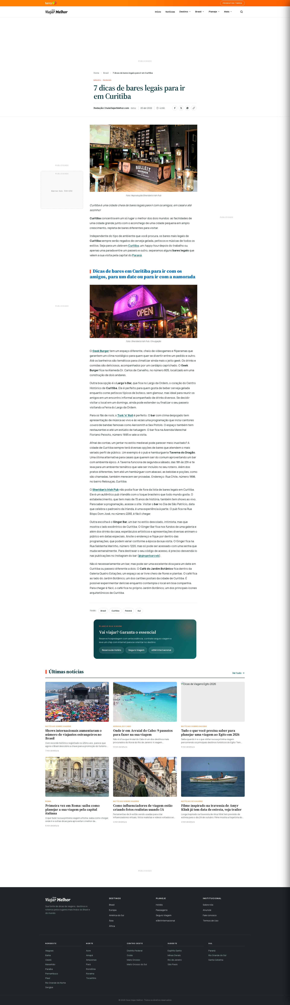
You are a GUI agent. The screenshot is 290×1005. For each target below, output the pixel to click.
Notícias (170, 11)
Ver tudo (236, 673)
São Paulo (173, 964)
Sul (139, 610)
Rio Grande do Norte (55, 982)
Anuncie (207, 910)
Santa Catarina (215, 959)
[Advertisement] (145, 39)
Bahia (48, 955)
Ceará (48, 959)
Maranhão (50, 964)
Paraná (107, 80)
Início (158, 11)
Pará (88, 964)
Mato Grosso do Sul (137, 964)
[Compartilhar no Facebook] (174, 108)
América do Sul (116, 915)
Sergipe (49, 987)
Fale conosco (210, 915)
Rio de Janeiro (175, 959)
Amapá (89, 955)
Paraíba (49, 969)
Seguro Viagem (136, 650)
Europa (112, 910)
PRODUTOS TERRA (232, 3)
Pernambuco (51, 973)
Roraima (90, 973)
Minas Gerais (174, 955)
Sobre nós (208, 904)
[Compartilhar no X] (181, 108)
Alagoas (49, 950)
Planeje (213, 11)
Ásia (111, 920)
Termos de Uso (210, 920)
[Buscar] (241, 12)
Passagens (162, 910)
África (112, 926)
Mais (226, 11)
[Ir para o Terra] (50, 3)
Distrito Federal (134, 950)
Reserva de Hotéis (111, 650)
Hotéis (159, 904)
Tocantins (91, 978)
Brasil (198, 11)
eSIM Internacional (161, 650)
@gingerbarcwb (149, 555)
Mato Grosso (133, 959)
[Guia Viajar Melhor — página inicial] (56, 11)
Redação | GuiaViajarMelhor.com (111, 108)
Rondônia (91, 969)
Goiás (130, 955)
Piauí (47, 978)
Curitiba (133, 245)
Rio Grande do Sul (217, 955)
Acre (88, 950)
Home (96, 73)
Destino (183, 11)
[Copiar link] (193, 108)
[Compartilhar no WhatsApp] (187, 108)
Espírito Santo (175, 950)
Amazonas (91, 959)
